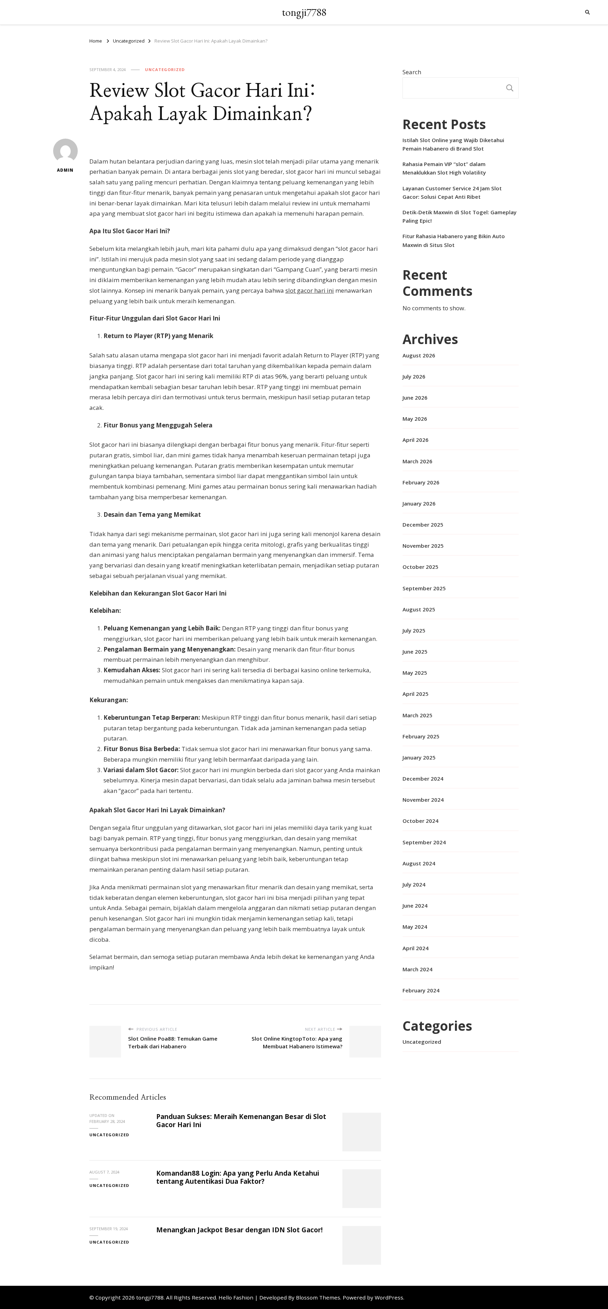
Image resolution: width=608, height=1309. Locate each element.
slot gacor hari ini (309, 290)
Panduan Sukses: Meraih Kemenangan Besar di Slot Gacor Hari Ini (241, 1120)
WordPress (389, 1297)
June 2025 (415, 651)
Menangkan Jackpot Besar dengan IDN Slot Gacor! (239, 1229)
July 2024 (414, 884)
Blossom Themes (318, 1297)
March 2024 (417, 969)
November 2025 (423, 545)
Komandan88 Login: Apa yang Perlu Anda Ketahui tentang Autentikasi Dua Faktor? (237, 1177)
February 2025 (421, 736)
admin (65, 170)
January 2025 (419, 757)
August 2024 (419, 863)
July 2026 (414, 376)
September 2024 (424, 842)
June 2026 (415, 397)
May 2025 (415, 672)
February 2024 (421, 990)
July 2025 (414, 630)
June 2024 (415, 905)
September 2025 (424, 588)
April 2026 (416, 439)
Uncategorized (165, 69)
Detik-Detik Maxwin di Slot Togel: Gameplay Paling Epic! (460, 216)
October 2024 (420, 820)
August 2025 (419, 609)
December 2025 (423, 524)
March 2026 (417, 461)
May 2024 (415, 926)
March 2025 (417, 715)
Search (412, 72)
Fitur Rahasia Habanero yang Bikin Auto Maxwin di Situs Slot (454, 240)
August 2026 (419, 355)
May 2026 (415, 418)
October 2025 (420, 566)
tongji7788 (304, 12)
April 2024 (416, 948)
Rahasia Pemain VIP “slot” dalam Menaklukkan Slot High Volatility (444, 168)
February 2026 (421, 482)
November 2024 (423, 799)
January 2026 (419, 503)
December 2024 (423, 778)
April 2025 (416, 693)
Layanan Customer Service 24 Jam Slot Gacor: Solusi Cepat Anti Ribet (452, 192)
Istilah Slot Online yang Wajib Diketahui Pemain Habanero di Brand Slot (453, 144)
